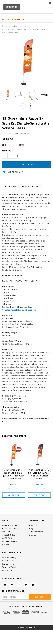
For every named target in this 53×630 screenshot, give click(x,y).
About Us (33, 525)
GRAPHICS (7, 544)
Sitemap (32, 535)
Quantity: (7, 150)
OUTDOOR (16, 26)
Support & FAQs (9, 557)
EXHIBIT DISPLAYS (10, 525)
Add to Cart (13, 495)
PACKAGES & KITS (10, 541)
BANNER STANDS (10, 528)
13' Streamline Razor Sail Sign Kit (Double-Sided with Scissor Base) (13, 474)
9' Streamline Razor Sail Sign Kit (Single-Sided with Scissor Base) (39, 474)
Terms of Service (10, 567)
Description (10, 187)
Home (4, 26)
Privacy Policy (8, 564)
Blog (31, 528)
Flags (26, 26)
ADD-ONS (6, 532)
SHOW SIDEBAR (25, 627)
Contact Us (7, 570)
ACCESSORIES (8, 535)
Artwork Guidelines (30, 187)
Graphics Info (8, 560)
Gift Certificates (36, 532)
